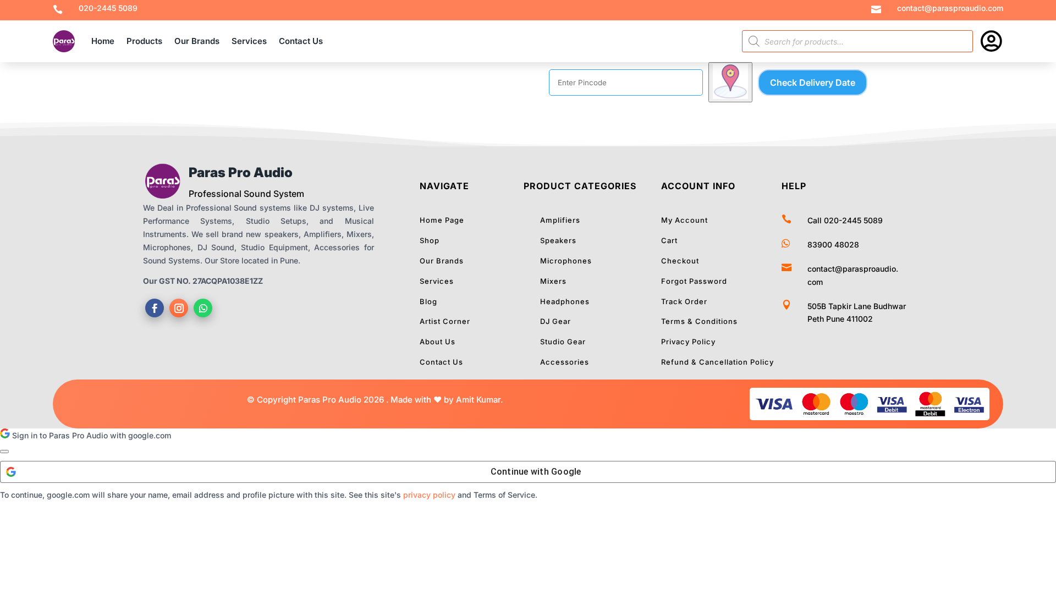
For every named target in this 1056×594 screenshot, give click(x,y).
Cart (669, 240)
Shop (429, 240)
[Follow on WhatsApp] (203, 308)
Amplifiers (560, 220)
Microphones (566, 260)
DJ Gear (555, 321)
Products (144, 41)
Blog (428, 301)
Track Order (684, 301)
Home (102, 41)
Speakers (558, 240)
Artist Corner (445, 321)
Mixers (553, 281)
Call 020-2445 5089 (845, 220)
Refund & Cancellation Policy (717, 362)
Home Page (442, 220)
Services (249, 41)
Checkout (680, 260)
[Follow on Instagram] (178, 308)
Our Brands (196, 41)
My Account (684, 220)
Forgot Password (694, 281)
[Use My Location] (730, 82)
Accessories (564, 362)
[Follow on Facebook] (154, 308)
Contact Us (301, 41)
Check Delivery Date (812, 82)
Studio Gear (563, 341)
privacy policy (429, 494)
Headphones (565, 301)
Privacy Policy (688, 341)
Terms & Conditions (699, 321)
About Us (437, 341)
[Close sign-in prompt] (4, 451)
